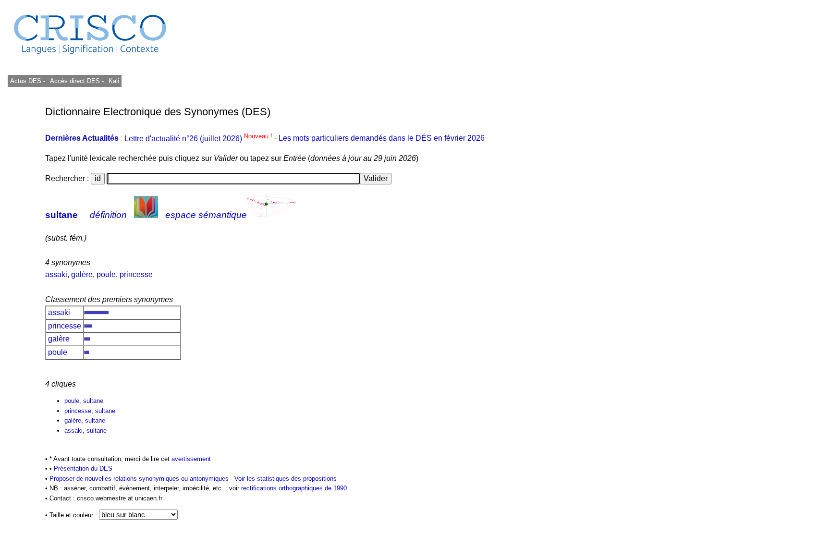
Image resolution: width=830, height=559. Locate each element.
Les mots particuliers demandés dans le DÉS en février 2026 (382, 138)
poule (106, 274)
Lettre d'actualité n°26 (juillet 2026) (199, 138)
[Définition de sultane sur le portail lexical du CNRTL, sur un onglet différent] (146, 215)
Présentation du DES (83, 468)
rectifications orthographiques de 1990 (294, 488)
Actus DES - (27, 81)
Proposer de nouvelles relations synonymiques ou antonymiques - (141, 478)
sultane (61, 215)
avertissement (191, 458)
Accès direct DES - (77, 81)
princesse (136, 274)
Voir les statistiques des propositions (285, 478)
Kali (114, 81)
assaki (56, 274)
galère (82, 274)
